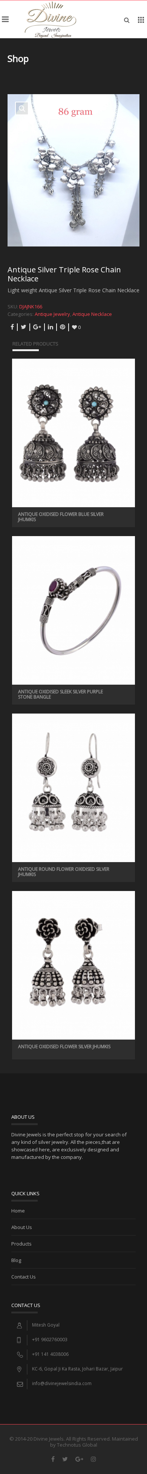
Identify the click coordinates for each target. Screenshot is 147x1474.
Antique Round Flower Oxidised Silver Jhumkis (63, 871)
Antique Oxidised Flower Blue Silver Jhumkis (61, 517)
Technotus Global (77, 1444)
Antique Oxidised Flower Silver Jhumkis (64, 1046)
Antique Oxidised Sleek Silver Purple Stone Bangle (60, 694)
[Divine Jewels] (50, 19)
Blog (16, 1260)
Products (21, 1243)
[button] (22, 108)
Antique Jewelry (52, 314)
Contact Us (23, 1276)
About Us (21, 1227)
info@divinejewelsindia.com (62, 1383)
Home (18, 1210)
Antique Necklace (92, 314)
